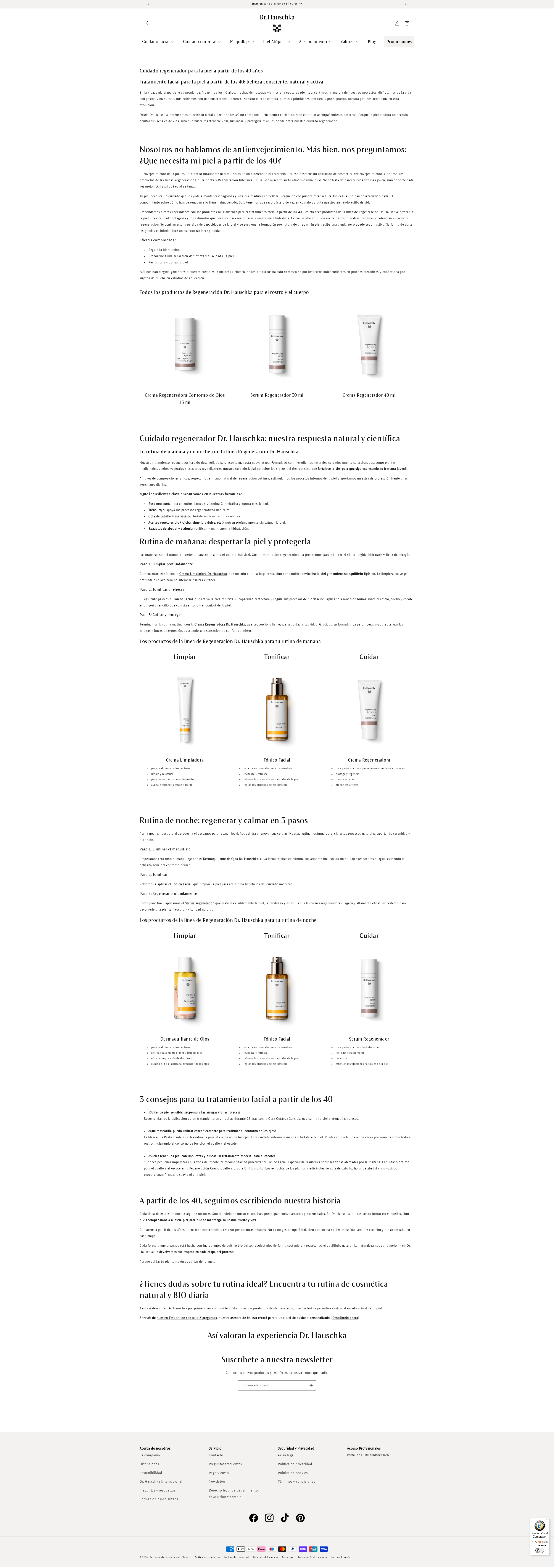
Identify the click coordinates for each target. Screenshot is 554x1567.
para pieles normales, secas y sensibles (267, 768)
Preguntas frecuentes (225, 1464)
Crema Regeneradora (369, 760)
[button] (148, 23)
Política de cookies (293, 1472)
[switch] (539, 1550)
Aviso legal (286, 1455)
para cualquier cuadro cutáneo (170, 768)
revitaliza (341, 1058)
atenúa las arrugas (347, 785)
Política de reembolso (207, 1557)
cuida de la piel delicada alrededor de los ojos (180, 1063)
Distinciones (149, 1464)
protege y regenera (347, 774)
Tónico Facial (277, 760)
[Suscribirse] (311, 1385)
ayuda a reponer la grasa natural (171, 785)
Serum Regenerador (369, 1039)
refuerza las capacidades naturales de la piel (271, 779)
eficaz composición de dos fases (171, 1058)
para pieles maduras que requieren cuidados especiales (370, 768)
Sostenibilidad (151, 1472)
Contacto (216, 1455)
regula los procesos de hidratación (265, 785)
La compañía (150, 1455)
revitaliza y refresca (255, 774)
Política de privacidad (295, 1464)
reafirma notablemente (350, 1052)
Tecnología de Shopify (178, 1557)
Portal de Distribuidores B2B (368, 1455)
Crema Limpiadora (185, 760)
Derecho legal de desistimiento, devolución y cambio (234, 1493)
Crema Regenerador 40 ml (369, 395)
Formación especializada (159, 1499)
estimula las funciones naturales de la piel (362, 1063)
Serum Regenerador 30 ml (277, 395)
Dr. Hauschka (157, 1557)
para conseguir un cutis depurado (172, 779)
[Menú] (547, 1520)
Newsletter (217, 1481)
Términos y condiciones (296, 1481)
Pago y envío (219, 1472)
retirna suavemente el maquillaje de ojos (176, 1052)
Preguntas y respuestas (157, 1490)
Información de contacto (312, 1557)
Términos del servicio (265, 1557)
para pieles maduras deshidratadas (357, 1047)
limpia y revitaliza (162, 774)
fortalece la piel (345, 779)
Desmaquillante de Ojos (184, 1039)
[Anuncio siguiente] (405, 4)
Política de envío (340, 1557)
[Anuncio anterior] (148, 4)
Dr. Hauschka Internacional (161, 1481)
